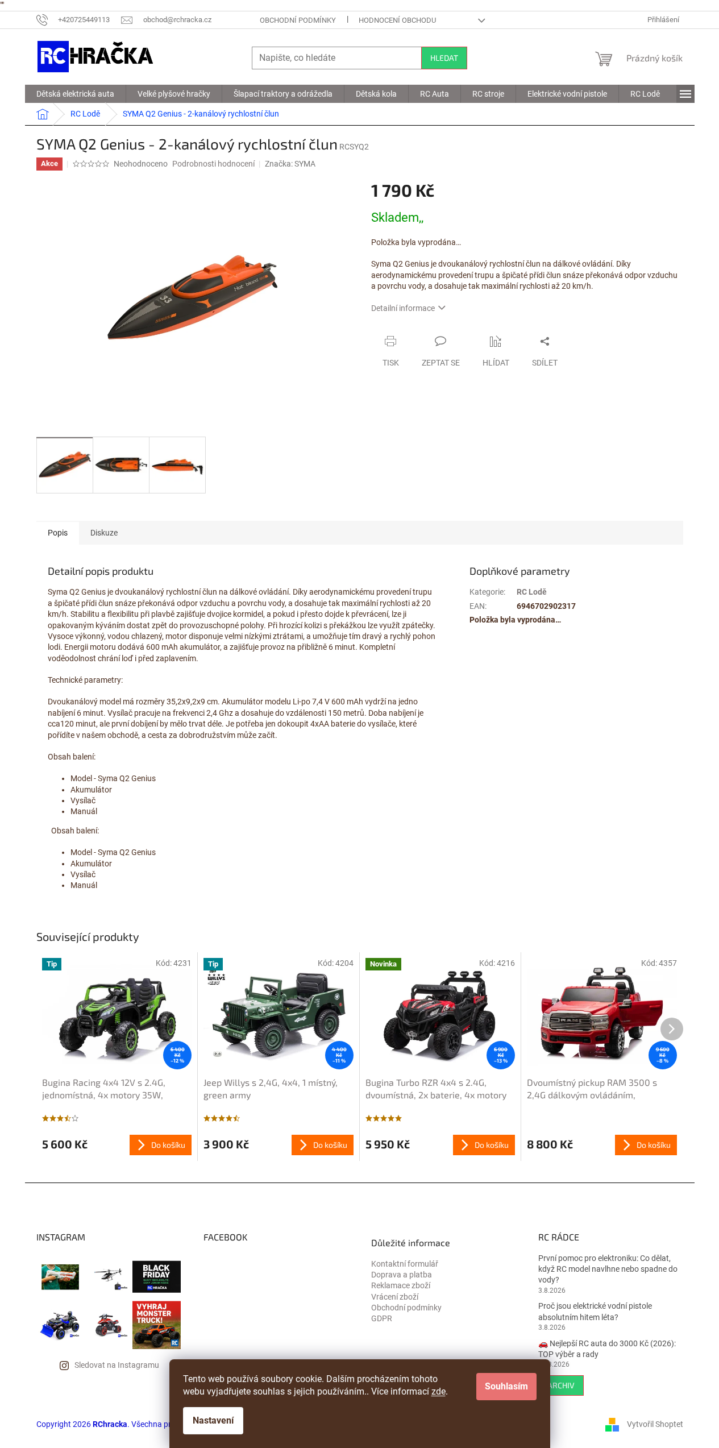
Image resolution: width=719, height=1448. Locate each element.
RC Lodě (532, 591)
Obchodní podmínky (298, 20)
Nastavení (213, 1420)
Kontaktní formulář (404, 1263)
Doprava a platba (401, 1274)
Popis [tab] (58, 532)
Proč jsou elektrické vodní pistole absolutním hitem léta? (595, 1311)
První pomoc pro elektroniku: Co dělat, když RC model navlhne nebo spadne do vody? (608, 1269)
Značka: (290, 163)
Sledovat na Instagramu (116, 1365)
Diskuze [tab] (104, 532)
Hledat (444, 58)
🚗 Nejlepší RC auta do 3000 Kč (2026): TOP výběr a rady (607, 1349)
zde (438, 1391)
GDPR (381, 1318)
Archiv (561, 1385)
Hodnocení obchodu (397, 20)
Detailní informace (403, 308)
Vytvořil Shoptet (655, 1423)
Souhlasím (506, 1386)
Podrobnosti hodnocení (213, 163)
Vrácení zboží (394, 1296)
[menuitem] (75, 94)
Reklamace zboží (400, 1285)
